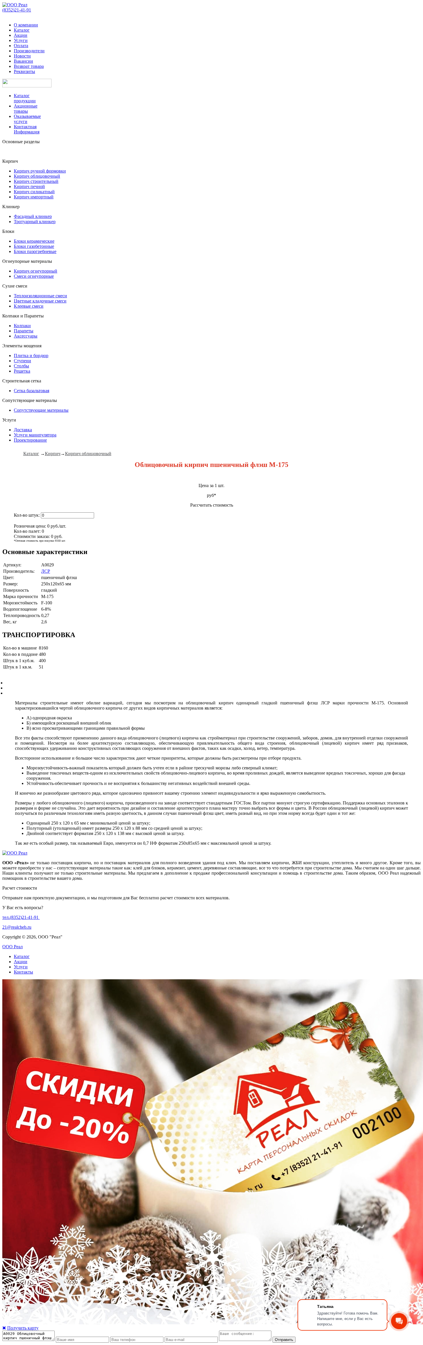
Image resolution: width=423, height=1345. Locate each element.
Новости (22, 55)
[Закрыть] (4, 1327)
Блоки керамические (34, 241)
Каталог (22, 30)
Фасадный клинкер (33, 216)
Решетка (22, 371)
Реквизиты (24, 71)
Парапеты (23, 330)
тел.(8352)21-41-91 (21, 917)
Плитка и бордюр (31, 355)
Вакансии (23, 61)
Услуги (21, 40)
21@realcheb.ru (16, 927)
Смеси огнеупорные (34, 276)
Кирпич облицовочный (37, 176)
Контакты (23, 972)
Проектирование (30, 440)
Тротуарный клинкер (35, 221)
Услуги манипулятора (35, 434)
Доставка (23, 429)
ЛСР (45, 571)
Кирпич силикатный (34, 191)
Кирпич (52, 453)
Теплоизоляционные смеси (40, 295)
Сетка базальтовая (31, 390)
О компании (26, 24)
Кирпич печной (29, 186)
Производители (29, 50)
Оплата (21, 45)
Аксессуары (25, 336)
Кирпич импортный (34, 196)
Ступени (22, 360)
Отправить (284, 1340)
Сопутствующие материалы (41, 410)
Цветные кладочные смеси (40, 300)
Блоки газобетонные (34, 246)
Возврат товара (29, 66)
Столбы (21, 365)
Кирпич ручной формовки (40, 170)
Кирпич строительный (36, 181)
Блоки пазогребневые (35, 251)
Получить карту (23, 1327)
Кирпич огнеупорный (35, 271)
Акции (20, 35)
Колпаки (22, 325)
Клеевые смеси (28, 306)
